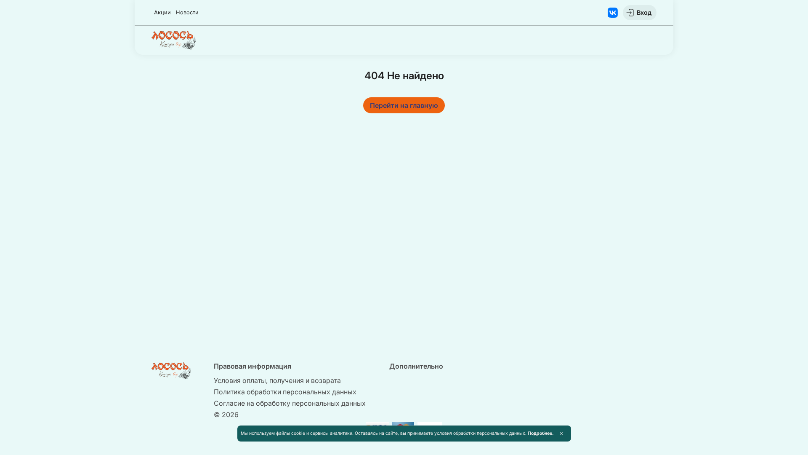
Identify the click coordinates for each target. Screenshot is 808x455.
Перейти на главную (404, 105)
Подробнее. (540, 433)
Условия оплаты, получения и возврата (277, 380)
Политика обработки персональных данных (285, 392)
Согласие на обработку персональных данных (290, 403)
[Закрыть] (561, 433)
